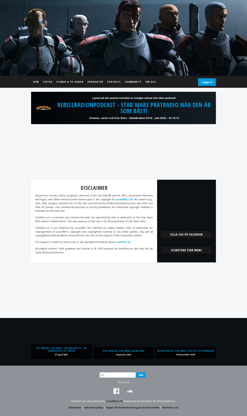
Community (133, 81)
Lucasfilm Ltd (114, 401)
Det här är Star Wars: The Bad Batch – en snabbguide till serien (61, 349)
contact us (124, 242)
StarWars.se (123, 38)
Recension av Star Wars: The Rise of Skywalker (185, 350)
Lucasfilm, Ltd (124, 199)
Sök (141, 375)
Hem (36, 81)
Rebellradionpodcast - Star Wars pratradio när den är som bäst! (134, 108)
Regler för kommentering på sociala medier (132, 407)
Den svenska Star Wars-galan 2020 (123, 350)
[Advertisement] (123, 151)
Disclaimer (75, 407)
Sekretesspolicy (93, 407)
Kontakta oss (170, 407)
